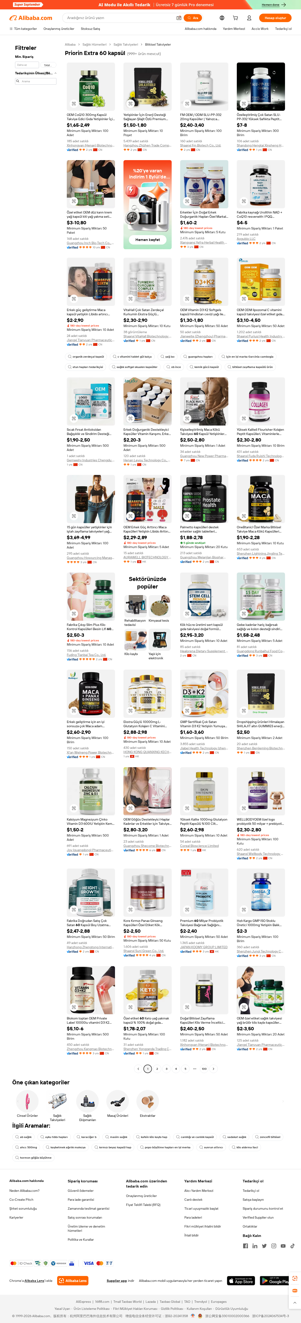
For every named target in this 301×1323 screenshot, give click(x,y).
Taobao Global (170, 1301)
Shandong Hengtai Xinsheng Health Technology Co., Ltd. (261, 145)
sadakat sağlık (236, 1137)
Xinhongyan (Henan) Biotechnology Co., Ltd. (91, 145)
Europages (219, 1301)
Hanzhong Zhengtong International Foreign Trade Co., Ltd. (91, 947)
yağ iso (169, 356)
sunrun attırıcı (213, 1147)
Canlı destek (193, 1199)
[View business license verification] (193, 1316)
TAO (187, 1301)
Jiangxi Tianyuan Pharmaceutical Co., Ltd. (91, 340)
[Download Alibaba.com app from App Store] (241, 1280)
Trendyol (200, 1301)
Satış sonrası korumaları (85, 1217)
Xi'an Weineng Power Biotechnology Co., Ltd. (91, 752)
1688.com (102, 1301)
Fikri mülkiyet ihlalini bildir (202, 1226)
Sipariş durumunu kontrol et (263, 1208)
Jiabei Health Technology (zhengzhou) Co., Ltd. (204, 748)
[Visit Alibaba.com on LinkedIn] (255, 1246)
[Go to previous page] (138, 1069)
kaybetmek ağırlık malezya (68, 1147)
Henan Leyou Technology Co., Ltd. (147, 460)
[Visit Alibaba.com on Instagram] (274, 1246)
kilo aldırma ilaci (247, 1147)
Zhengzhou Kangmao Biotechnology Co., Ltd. (91, 1049)
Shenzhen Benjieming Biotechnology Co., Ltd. (261, 748)
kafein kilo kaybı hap (154, 1137)
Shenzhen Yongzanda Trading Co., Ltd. (147, 1049)
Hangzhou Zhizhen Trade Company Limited (147, 145)
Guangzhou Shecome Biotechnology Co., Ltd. (147, 846)
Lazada (151, 1301)
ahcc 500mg (28, 1147)
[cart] (236, 18)
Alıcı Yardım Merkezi (198, 1191)
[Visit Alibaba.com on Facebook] (245, 1246)
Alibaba (70, 44)
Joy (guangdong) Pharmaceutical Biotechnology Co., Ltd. (91, 850)
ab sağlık (26, 1137)
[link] (295, 1278)
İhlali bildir (191, 1235)
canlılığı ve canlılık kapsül (197, 1137)
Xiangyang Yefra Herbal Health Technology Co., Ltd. (204, 242)
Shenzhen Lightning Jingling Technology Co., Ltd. (261, 553)
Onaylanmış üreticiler (141, 1196)
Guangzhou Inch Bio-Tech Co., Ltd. (91, 243)
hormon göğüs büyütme (35, 1157)
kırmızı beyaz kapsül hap (115, 1147)
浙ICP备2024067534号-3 (270, 1316)
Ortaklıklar (250, 1226)
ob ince (176, 367)
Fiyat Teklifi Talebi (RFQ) (143, 1205)
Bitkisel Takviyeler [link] (158, 44)
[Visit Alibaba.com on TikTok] (292, 1246)
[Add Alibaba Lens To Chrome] (72, 1280)
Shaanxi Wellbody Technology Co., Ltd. (261, 854)
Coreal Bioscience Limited (199, 846)
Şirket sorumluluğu (23, 1208)
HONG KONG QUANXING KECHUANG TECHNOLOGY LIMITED (147, 752)
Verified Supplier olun (258, 1217)
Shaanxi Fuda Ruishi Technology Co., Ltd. (261, 456)
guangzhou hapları (200, 356)
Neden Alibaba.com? (24, 1191)
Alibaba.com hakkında (26, 1181)
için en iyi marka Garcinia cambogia (249, 356)
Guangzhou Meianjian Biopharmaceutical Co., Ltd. (204, 557)
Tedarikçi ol (251, 1191)
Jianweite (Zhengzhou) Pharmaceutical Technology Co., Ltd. (204, 336)
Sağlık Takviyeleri (126, 44)
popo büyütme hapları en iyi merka (167, 1147)
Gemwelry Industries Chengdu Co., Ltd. (91, 460)
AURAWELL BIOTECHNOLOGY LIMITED (147, 557)
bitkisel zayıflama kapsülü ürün (252, 367)
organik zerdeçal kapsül (88, 356)
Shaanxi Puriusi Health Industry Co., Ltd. (261, 336)
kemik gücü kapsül (206, 367)
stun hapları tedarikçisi (88, 367)
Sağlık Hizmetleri (95, 44)
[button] (179, 18)
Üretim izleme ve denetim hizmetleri (86, 1228)
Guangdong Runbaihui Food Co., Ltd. (261, 651)
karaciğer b (88, 1137)
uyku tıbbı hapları (56, 1137)
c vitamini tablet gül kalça (135, 356)
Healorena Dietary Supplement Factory (204, 651)
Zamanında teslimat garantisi (88, 1208)
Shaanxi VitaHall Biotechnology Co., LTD (147, 336)
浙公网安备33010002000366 (227, 1316)
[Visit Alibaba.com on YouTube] (283, 1246)
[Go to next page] (213, 1069)
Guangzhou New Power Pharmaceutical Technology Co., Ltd (204, 456)
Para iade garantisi (81, 1199)
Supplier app (117, 1281)
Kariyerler (16, 1217)
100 (204, 1068)
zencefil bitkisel (270, 1137)
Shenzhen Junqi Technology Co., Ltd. (261, 951)
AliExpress (83, 1301)
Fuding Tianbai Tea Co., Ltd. (86, 655)
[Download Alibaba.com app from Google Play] (276, 1280)
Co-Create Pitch (21, 1199)
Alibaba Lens (34, 1281)
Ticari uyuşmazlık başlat (201, 1208)
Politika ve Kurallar (81, 1239)
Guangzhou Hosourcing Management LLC (91, 558)
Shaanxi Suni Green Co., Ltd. (143, 951)
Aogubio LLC (246, 239)
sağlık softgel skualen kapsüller (137, 367)
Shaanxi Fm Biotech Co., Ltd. (200, 145)
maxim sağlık (118, 1137)
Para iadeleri (193, 1217)
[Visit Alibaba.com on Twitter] (264, 1246)
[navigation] (35, 557)
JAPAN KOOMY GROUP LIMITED (204, 947)
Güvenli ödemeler (81, 1191)
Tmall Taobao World (127, 1301)
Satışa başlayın (253, 1199)
